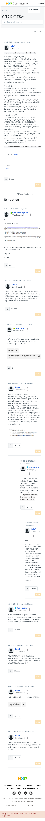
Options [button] (37, 31)
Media (38, 785)
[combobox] (22, 22)
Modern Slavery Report (35, 798)
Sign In (41, 3)
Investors (29, 785)
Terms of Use (13, 798)
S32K (5, 11)
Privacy (5, 798)
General (16, 154)
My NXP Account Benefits (27, 788)
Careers (19, 785)
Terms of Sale (22, 798)
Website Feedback (27, 801)
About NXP (9, 785)
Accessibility (16, 801)
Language (33, 10)
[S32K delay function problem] (33, 194)
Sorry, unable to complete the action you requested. (19, 814)
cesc (8, 168)
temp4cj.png (14, 704)
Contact (11, 788)
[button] (23, 47)
